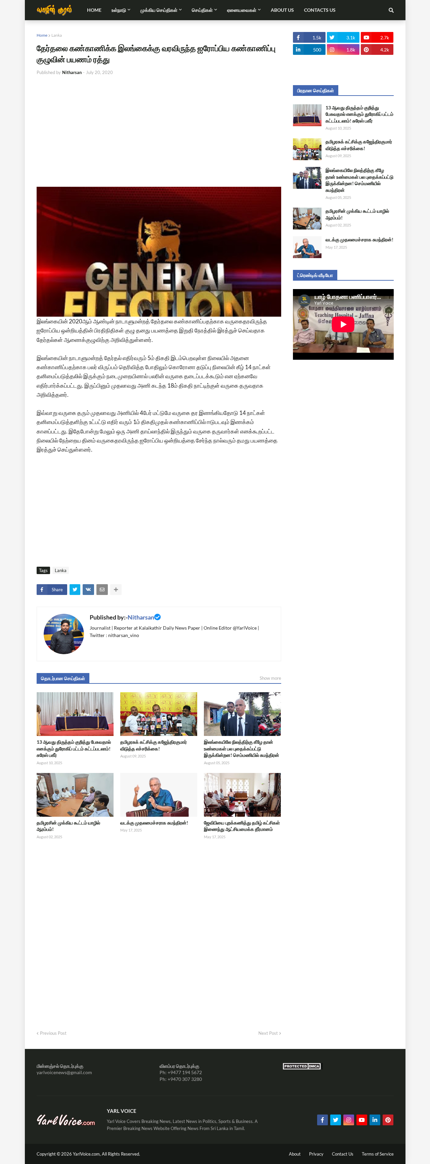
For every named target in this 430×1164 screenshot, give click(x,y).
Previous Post (53, 1033)
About (295, 1154)
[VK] (88, 589)
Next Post (268, 1033)
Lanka (56, 35)
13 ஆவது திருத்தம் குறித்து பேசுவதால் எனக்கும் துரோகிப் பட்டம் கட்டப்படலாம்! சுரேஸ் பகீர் (74, 748)
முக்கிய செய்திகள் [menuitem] (158, 10)
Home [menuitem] (94, 10)
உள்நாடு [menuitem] (119, 10)
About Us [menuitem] (282, 10)
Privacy (316, 1154)
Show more (270, 678)
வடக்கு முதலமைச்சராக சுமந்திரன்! (154, 822)
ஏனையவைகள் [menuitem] (241, 10)
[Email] (102, 589)
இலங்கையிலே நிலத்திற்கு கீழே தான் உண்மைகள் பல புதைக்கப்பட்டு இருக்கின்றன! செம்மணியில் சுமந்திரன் (241, 748)
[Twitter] (75, 589)
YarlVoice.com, (87, 1154)
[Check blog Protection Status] (303, 1068)
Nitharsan (141, 617)
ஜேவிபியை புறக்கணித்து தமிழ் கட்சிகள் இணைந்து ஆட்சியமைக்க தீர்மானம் (242, 826)
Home (42, 35)
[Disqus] (159, 932)
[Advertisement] (159, 131)
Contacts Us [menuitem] (320, 10)
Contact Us (342, 1154)
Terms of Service (378, 1154)
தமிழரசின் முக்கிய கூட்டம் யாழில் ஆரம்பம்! (68, 826)
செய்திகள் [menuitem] (202, 10)
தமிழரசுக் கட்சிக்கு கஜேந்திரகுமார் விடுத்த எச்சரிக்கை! (153, 745)
